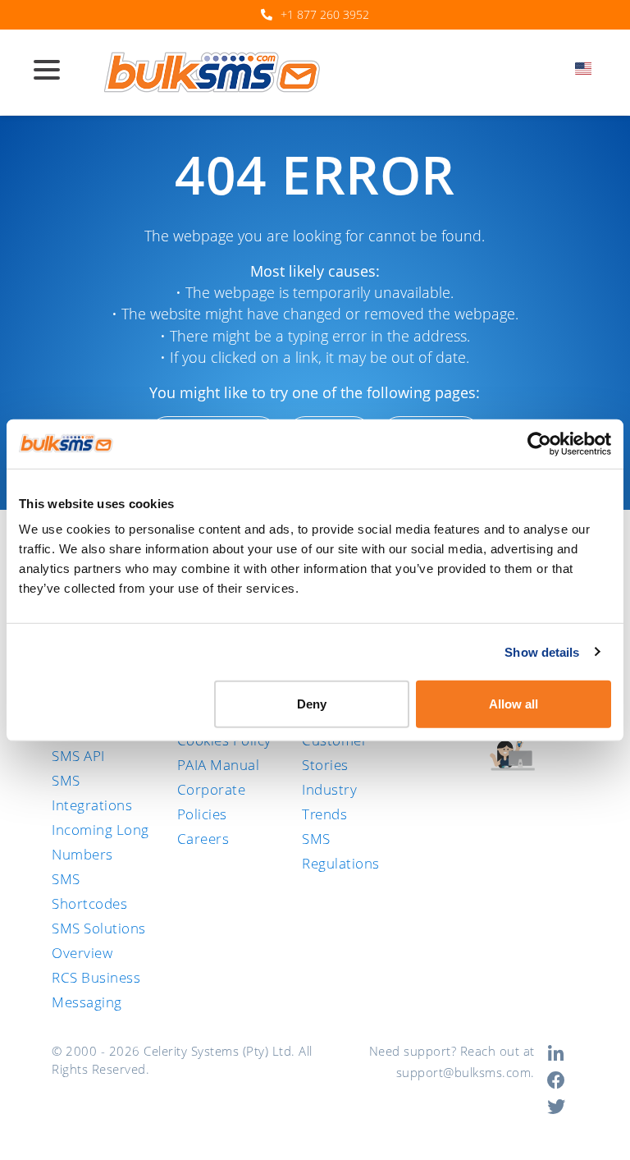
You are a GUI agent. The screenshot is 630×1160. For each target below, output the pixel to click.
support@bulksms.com (464, 1072)
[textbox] (588, 69)
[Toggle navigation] (53, 71)
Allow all (513, 704)
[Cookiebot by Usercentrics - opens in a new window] (539, 443)
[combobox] (588, 73)
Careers (203, 838)
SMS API (78, 755)
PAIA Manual (218, 764)
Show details (541, 651)
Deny (311, 704)
